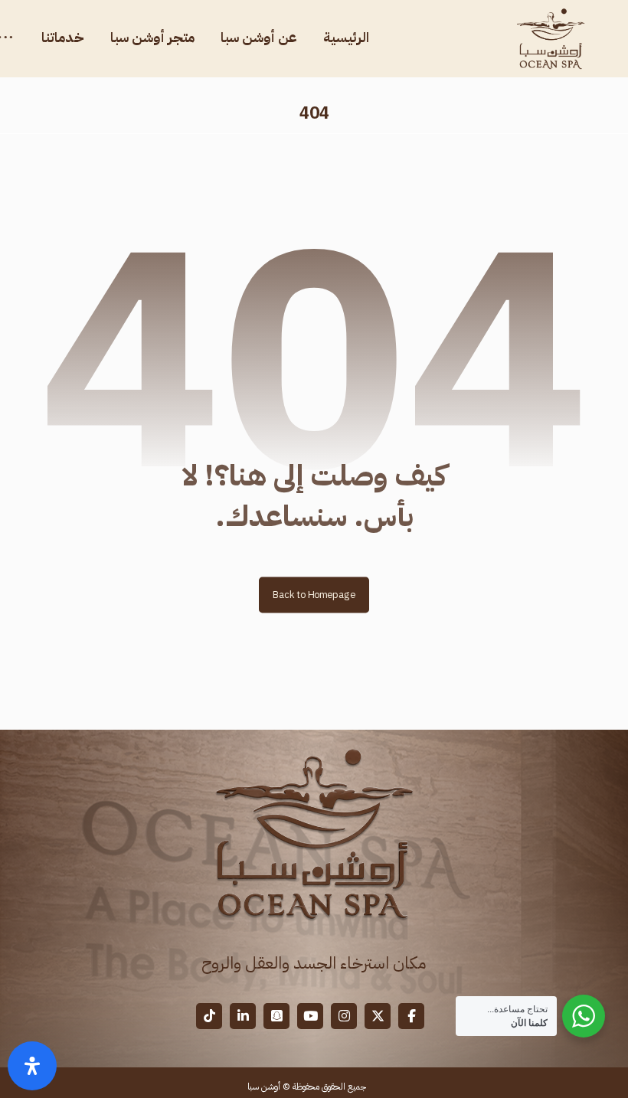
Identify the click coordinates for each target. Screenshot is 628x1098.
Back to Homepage (314, 594)
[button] (411, 1016)
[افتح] (32, 1065)
